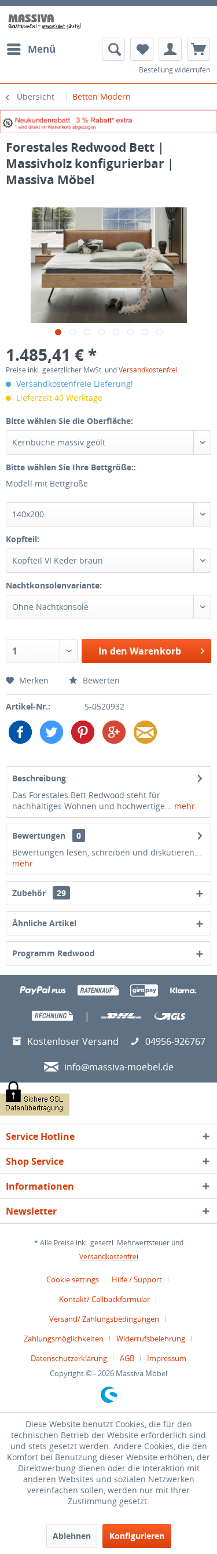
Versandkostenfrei (148, 370)
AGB (127, 1358)
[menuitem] (30, 49)
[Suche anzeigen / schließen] (113, 49)
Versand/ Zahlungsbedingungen (104, 1319)
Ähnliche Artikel (44, 922)
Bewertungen (38, 835)
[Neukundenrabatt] (108, 121)
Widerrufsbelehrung (150, 1338)
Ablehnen (72, 1535)
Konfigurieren (136, 1535)
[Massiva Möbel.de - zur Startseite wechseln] (44, 22)
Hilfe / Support (137, 1279)
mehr (183, 805)
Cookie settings (72, 1279)
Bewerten (100, 680)
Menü (42, 49)
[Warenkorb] (198, 49)
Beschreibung (39, 778)
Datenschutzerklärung (69, 1358)
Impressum (166, 1358)
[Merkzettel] (141, 49)
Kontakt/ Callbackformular (104, 1299)
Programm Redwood (53, 953)
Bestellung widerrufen (174, 70)
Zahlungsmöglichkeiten (64, 1338)
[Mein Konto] (170, 49)
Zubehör (39, 892)
